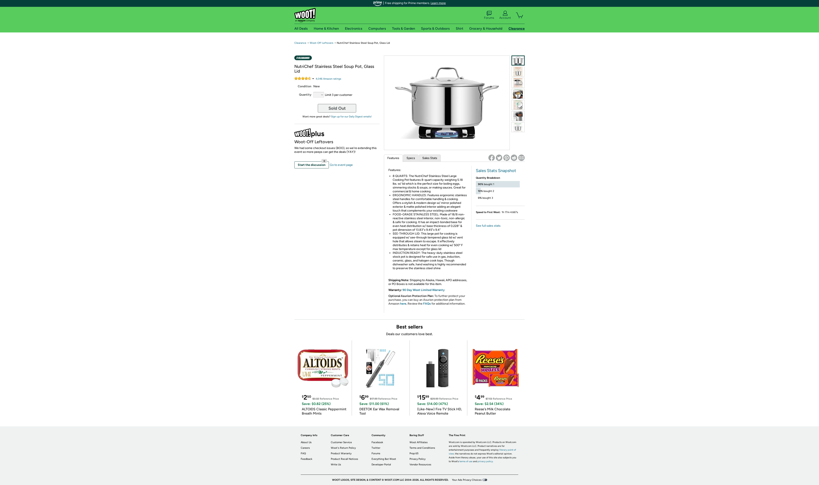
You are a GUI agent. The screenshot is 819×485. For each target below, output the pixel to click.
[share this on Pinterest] (506, 158)
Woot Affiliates (419, 442)
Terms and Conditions (422, 447)
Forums (489, 18)
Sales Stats (429, 158)
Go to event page (341, 165)
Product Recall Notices (344, 458)
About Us (306, 442)
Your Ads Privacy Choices (467, 479)
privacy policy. (485, 461)
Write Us (336, 464)
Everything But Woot (384, 458)
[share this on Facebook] (491, 158)
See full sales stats (488, 226)
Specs (411, 158)
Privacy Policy (417, 458)
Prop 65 (414, 453)
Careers (305, 447)
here (403, 303)
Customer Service (341, 442)
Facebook (377, 442)
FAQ (303, 453)
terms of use (465, 461)
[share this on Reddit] (514, 158)
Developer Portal (381, 464)
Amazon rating (328, 78)
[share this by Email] (521, 158)
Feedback (306, 458)
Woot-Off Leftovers (321, 42)
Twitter (376, 447)
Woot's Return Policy (343, 447)
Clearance (300, 42)
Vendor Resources (420, 464)
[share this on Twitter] (499, 158)
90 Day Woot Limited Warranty (423, 290)
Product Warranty (341, 453)
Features (393, 158)
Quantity (305, 94)
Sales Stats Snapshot (496, 170)
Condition (304, 86)
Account (505, 18)
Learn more (438, 3)
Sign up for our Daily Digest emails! (351, 116)
